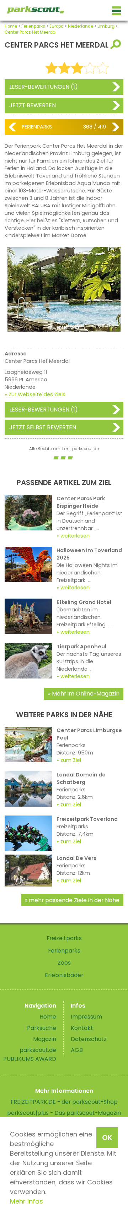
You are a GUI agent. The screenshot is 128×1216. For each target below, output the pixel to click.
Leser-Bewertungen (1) (43, 87)
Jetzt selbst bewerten (42, 427)
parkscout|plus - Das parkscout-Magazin (64, 1113)
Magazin (44, 1039)
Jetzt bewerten (32, 105)
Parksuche (41, 1028)
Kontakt (82, 1028)
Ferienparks (33, 26)
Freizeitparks (64, 938)
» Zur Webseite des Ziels (35, 394)
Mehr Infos (26, 1201)
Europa (56, 26)
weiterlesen (75, 535)
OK (107, 1138)
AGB (77, 1050)
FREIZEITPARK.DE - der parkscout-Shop (64, 1102)
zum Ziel (70, 760)
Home (11, 26)
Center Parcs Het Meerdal (31, 32)
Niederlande (80, 26)
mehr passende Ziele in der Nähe (74, 900)
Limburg (105, 26)
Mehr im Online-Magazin (85, 693)
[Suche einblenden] (116, 44)
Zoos (64, 963)
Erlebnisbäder (64, 975)
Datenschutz (89, 1039)
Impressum (86, 1017)
